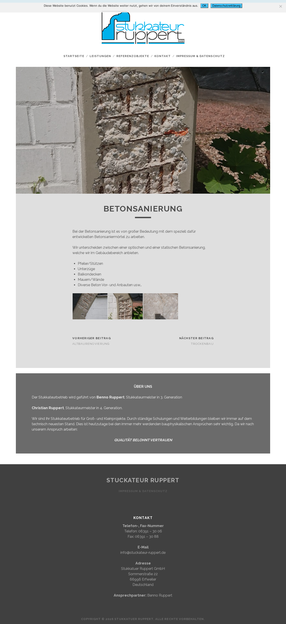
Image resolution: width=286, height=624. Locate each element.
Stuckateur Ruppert (143, 480)
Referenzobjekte (132, 56)
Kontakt (162, 56)
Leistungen (100, 56)
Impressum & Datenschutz (200, 56)
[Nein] (280, 6)
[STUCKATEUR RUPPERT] (143, 48)
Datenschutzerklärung (226, 5)
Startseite (73, 56)
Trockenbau (202, 343)
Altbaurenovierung (91, 343)
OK (204, 5)
